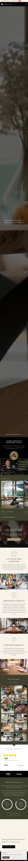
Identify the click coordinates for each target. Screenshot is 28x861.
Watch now (12, 539)
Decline (13, 857)
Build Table (8, 846)
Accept (6, 857)
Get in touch (15, 16)
